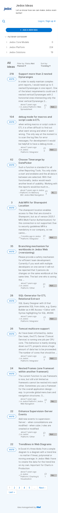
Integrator (34, 152)
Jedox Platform (29, 107)
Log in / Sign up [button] (46, 21)
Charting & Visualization (30, 477)
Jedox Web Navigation (34, 195)
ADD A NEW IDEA (30, 30)
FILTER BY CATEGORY (17, 37)
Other (32, 288)
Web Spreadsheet (31, 108)
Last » (12, 492)
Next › (42, 487)
